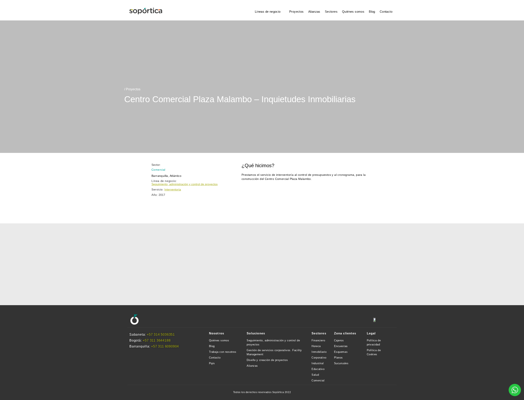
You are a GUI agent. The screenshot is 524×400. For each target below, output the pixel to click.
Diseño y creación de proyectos (267, 360)
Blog (372, 11)
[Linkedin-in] (170, 320)
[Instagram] (147, 320)
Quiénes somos (353, 11)
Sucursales (341, 363)
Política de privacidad (374, 342)
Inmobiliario (319, 351)
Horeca (316, 346)
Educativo (318, 369)
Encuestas (341, 346)
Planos (338, 357)
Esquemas (341, 351)
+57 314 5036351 (161, 334)
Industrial (318, 363)
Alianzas (314, 11)
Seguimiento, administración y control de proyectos (184, 184)
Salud (315, 374)
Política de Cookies (374, 352)
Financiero (318, 340)
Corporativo (319, 357)
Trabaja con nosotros (222, 351)
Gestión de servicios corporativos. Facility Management (274, 352)
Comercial (318, 380)
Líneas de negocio (268, 11)
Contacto (386, 11)
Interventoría (172, 189)
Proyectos (296, 11)
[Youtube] (181, 320)
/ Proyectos (132, 89)
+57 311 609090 (164, 346)
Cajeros (339, 340)
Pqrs (212, 363)
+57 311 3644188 (157, 340)
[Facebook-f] (158, 320)
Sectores (331, 11)
